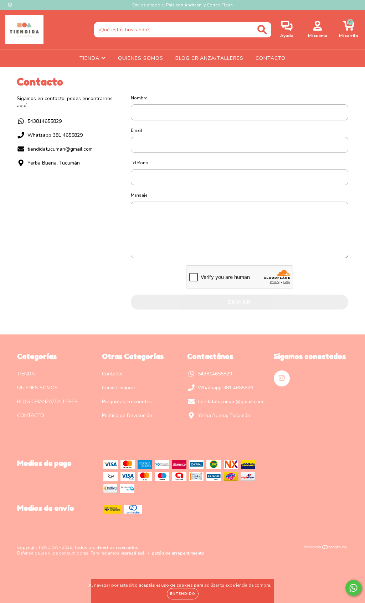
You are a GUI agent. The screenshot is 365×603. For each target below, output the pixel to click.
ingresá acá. (132, 553)
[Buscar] (262, 29)
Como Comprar (118, 387)
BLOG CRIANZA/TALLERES (209, 58)
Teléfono (139, 163)
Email (136, 130)
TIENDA (90, 58)
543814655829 (44, 121)
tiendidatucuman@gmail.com (60, 149)
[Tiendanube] (325, 548)
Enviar (239, 302)
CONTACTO (271, 58)
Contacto (112, 373)
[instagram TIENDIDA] (10, 4)
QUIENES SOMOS (140, 58)
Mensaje (139, 195)
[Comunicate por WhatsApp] (353, 588)
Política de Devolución (127, 415)
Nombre (139, 98)
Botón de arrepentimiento (177, 553)
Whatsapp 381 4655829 (55, 135)
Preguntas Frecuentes (127, 401)
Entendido (182, 593)
